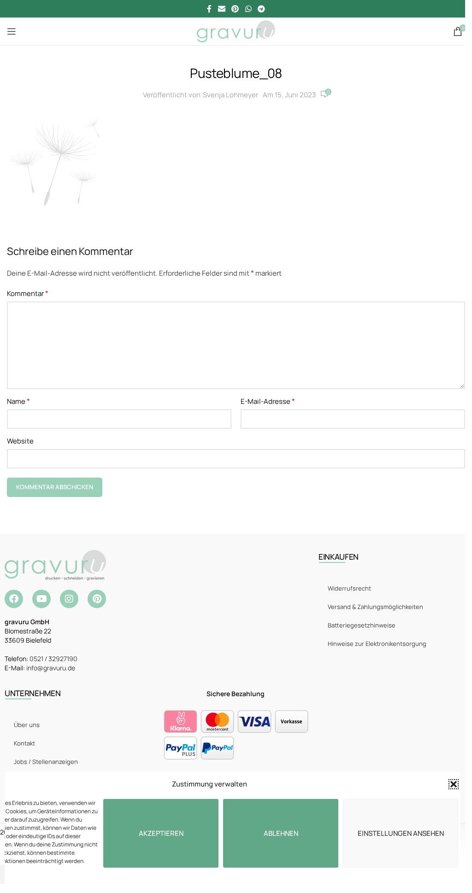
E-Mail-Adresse (268, 401)
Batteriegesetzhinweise (361, 625)
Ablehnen (281, 833)
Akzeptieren (161, 833)
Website (20, 441)
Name (18, 401)
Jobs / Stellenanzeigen (46, 761)
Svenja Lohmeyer (230, 95)
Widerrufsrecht (349, 588)
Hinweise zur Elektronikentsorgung (377, 643)
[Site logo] (235, 30)
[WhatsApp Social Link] (248, 9)
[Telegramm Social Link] (261, 9)
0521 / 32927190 (53, 658)
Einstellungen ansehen (401, 833)
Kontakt (24, 743)
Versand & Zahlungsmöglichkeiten (375, 607)
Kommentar (27, 293)
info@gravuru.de (50, 667)
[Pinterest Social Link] (235, 9)
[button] (453, 784)
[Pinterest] (97, 599)
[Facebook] (14, 599)
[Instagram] (69, 599)
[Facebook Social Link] (209, 9)
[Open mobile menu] (11, 31)
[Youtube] (41, 599)
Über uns (27, 725)
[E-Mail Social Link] (221, 9)
